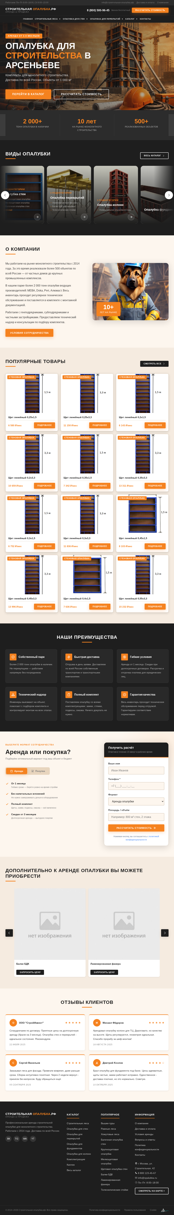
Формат (113, 794)
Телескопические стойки (114, 1189)
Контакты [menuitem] (145, 19)
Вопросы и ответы (145, 1139)
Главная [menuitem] (28, 19)
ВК (8, 1138)
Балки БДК (107, 1174)
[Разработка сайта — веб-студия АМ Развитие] (165, 1210)
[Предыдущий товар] (9, 933)
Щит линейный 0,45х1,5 (133, 538)
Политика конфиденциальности (104, 1210)
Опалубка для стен (77, 1128)
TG (16, 1138)
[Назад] (5, 195)
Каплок (71, 1164)
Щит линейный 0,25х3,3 (78, 417)
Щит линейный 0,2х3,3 (21, 477)
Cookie (153, 1210)
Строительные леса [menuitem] (48, 19)
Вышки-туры (108, 1123)
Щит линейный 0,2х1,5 (132, 417)
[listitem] (22, 195)
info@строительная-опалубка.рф (118, 2)
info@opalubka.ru (147, 1177)
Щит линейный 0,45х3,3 (22, 598)
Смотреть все (152, 364)
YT (32, 1138)
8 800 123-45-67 (146, 1173)
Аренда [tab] (18, 771)
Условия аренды (144, 1134)
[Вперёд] (169, 195)
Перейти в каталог (28, 94)
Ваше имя (114, 763)
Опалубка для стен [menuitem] (75, 19)
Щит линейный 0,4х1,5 (77, 598)
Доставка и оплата (145, 2)
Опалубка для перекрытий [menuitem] (106, 19)
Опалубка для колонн (79, 1153)
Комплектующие (76, 1159)
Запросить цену (30, 972)
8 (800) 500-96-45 (98, 10)
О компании (163, 2)
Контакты (140, 1154)
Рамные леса (108, 1128)
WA (25, 1138)
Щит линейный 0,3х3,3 (77, 538)
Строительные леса (78, 1123)
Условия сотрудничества (29, 332)
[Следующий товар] (165, 933)
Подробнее (44, 425)
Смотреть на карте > (152, 1191)
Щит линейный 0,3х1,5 (21, 538)
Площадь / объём (118, 810)
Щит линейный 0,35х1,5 (78, 477)
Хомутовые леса (110, 1134)
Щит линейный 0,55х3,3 (133, 598)
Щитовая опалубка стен (114, 1169)
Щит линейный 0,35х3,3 (133, 477)
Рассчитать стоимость (150, 10)
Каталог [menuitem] (131, 19)
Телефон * (114, 779)
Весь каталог (152, 155)
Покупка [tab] (40, 771)
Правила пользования (135, 1210)
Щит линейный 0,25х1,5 (22, 417)
